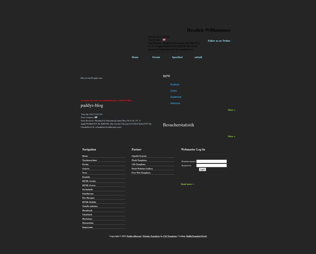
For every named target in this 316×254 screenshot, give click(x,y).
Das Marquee (88, 197)
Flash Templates (139, 160)
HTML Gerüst (89, 180)
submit (198, 57)
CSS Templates (138, 164)
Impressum (87, 227)
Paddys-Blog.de (134, 236)
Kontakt (86, 176)
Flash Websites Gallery (142, 168)
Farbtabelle (87, 189)
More (231, 110)
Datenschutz (87, 222)
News (84, 172)
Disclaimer (87, 218)
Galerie (85, 168)
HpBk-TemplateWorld (196, 236)
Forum (156, 57)
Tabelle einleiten (90, 206)
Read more (187, 184)
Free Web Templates (141, 172)
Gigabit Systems (139, 155)
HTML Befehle (89, 201)
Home (135, 57)
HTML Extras (89, 185)
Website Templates (151, 236)
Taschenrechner (89, 160)
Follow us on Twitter (219, 40)
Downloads (87, 210)
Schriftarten (87, 193)
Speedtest (177, 57)
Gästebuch (87, 214)
